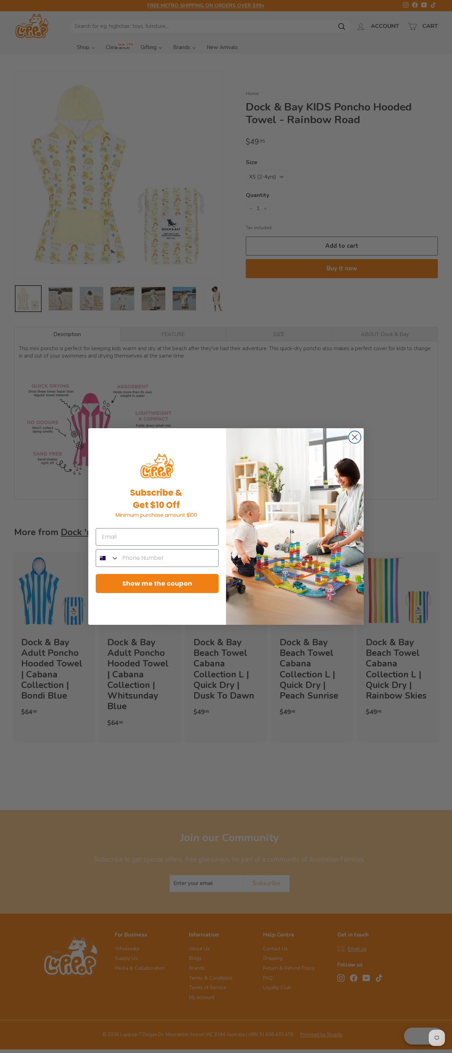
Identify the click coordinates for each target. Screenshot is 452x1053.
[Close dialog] (355, 437)
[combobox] (107, 558)
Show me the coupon (157, 583)
